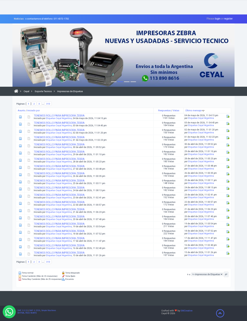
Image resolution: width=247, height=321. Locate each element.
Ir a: (189, 274)
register (228, 18)
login (217, 18)
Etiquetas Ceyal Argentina (59, 118)
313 (48, 103)
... (43, 103)
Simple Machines (48, 310)
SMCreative (186, 310)
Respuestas (164, 110)
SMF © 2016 (34, 310)
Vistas (176, 110)
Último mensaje (193, 110)
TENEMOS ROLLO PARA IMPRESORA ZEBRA (59, 115)
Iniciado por (33, 110)
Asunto (21, 110)
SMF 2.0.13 (22, 310)
